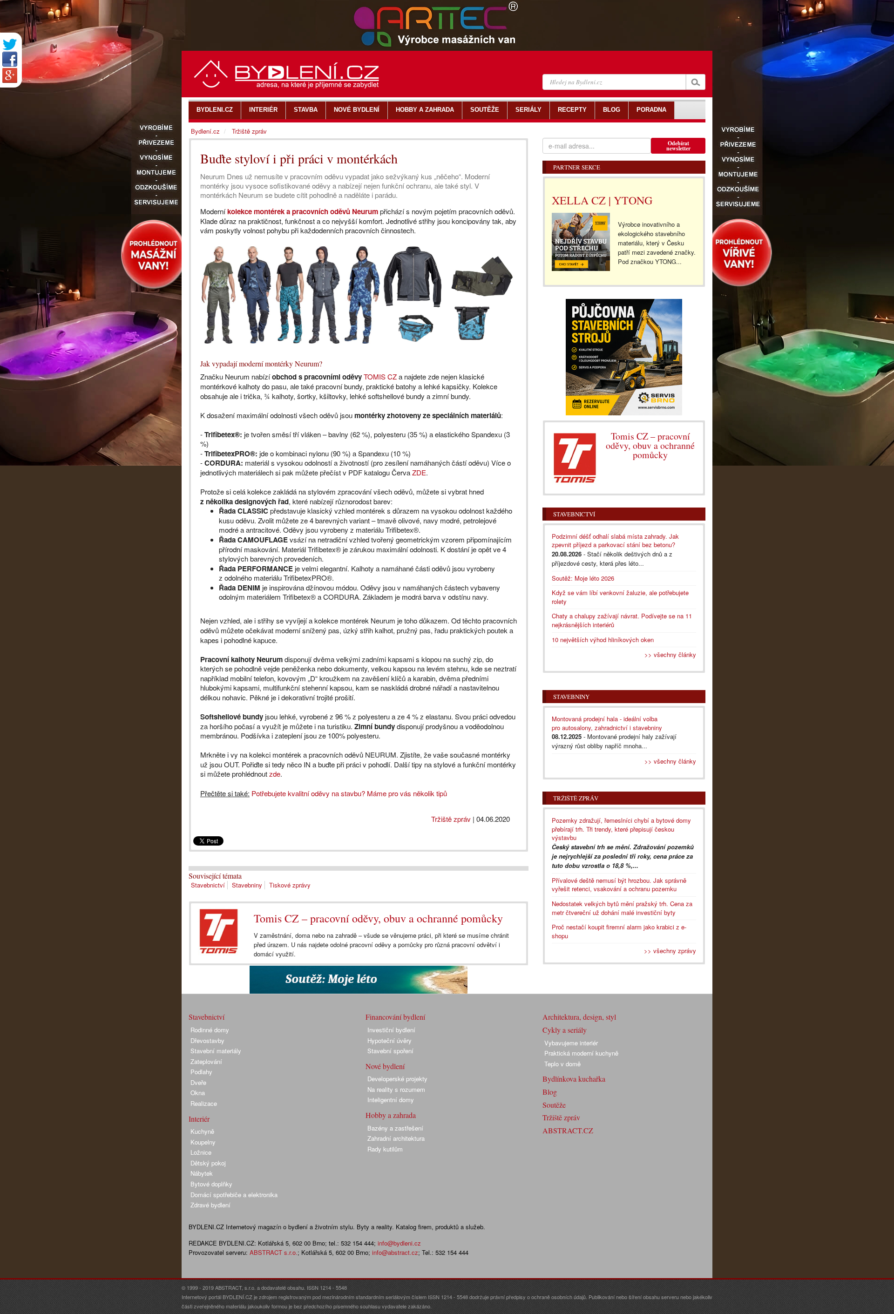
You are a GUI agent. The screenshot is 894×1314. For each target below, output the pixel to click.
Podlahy (201, 1071)
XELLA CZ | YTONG (602, 200)
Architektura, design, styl (579, 1017)
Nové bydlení (385, 1066)
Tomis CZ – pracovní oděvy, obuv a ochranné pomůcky (378, 918)
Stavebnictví (208, 885)
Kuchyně (202, 1131)
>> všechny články (670, 654)
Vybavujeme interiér (571, 1042)
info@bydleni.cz (399, 1243)
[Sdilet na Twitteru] (9, 44)
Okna (197, 1092)
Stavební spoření (390, 1050)
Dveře (198, 1082)
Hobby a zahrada (391, 1115)
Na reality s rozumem (396, 1089)
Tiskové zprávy (290, 885)
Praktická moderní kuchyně (581, 1053)
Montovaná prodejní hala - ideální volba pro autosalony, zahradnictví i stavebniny (607, 723)
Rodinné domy (209, 1029)
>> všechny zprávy (670, 950)
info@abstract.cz (395, 1252)
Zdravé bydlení (210, 1204)
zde (274, 774)
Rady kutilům (385, 1149)
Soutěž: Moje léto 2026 (583, 578)
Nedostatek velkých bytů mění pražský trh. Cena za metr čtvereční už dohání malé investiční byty (622, 908)
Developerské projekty (397, 1078)
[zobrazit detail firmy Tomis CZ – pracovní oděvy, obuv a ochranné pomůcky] (219, 931)
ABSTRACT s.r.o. (274, 1252)
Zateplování (206, 1061)
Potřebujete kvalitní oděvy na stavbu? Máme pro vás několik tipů (349, 793)
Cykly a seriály (564, 1030)
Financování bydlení (395, 1017)
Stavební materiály (215, 1050)
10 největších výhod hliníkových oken (603, 639)
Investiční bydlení (391, 1029)
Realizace (203, 1103)
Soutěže (554, 1105)
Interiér (199, 1119)
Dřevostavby (207, 1040)
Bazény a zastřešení (395, 1128)
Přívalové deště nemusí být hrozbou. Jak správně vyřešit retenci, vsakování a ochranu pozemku (619, 885)
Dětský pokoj (208, 1162)
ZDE (419, 472)
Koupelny (203, 1142)
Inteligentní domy (390, 1099)
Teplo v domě (562, 1063)
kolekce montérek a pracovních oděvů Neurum (302, 211)
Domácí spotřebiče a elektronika (234, 1194)
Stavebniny (247, 885)
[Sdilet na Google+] (9, 75)
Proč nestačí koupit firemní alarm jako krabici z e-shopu (619, 931)
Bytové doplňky (211, 1183)
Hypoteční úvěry (389, 1040)
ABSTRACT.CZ (567, 1130)
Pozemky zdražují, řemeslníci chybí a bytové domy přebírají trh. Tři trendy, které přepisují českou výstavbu (621, 829)
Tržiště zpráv (451, 819)
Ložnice (200, 1152)
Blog (549, 1092)
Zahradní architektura (396, 1138)
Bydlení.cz (205, 131)
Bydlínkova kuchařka (573, 1079)
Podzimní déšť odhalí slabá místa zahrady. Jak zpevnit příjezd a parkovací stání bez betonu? (615, 540)
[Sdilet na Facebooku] (9, 59)
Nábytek (201, 1173)
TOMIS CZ (380, 376)
